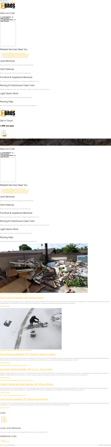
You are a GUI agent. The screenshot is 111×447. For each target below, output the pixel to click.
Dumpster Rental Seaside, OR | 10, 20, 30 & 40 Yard (15, 55)
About (4, 132)
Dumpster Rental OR (12, 365)
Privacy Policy (6, 441)
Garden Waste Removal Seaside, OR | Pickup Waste (15, 57)
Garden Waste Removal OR (14, 380)
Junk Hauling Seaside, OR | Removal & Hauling (14, 53)
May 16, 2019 (3, 293)
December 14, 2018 (5, 350)
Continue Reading (5, 306)
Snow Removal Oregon (19, 350)
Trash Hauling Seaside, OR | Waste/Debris (22, 297)
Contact (4, 135)
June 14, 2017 (3, 395)
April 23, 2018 (3, 365)
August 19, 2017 (4, 380)
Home (4, 130)
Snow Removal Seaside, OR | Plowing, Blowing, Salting (16, 54)
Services (5, 133)
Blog (4, 440)
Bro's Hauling (23, 293)
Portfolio (5, 134)
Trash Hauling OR (15, 293)
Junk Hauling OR (11, 395)
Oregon (8, 293)
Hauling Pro (29, 350)
